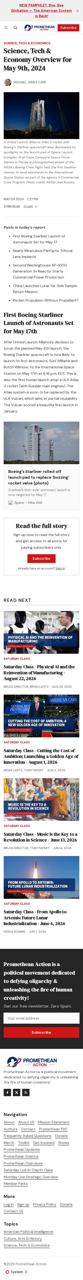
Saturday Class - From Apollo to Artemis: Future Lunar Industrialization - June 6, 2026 (35, 918)
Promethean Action (30, 1264)
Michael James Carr (30, 82)
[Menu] (7, 28)
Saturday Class (17, 658)
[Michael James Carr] (8, 82)
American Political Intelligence (28, 1231)
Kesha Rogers (15, 932)
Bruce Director (16, 687)
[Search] (16, 28)
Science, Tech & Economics (27, 43)
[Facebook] (7, 1092)
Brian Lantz (39, 687)
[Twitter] (16, 1092)
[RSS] (26, 1092)
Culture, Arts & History (23, 1238)
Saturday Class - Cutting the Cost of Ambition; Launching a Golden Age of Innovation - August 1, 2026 (41, 756)
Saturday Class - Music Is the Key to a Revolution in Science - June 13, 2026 (40, 837)
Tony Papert (34, 770)
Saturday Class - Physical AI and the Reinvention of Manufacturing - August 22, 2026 (39, 673)
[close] (77, 11)
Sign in (60, 568)
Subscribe (68, 28)
